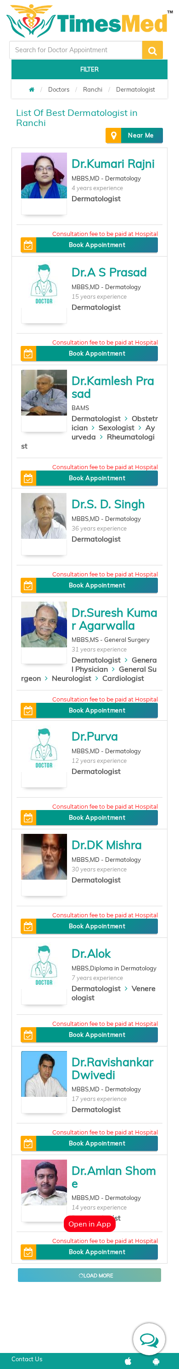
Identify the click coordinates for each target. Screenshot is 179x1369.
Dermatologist (135, 89)
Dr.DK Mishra (107, 845)
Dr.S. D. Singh (108, 504)
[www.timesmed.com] (32, 89)
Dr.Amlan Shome (114, 1176)
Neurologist (71, 678)
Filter (89, 69)
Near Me (141, 135)
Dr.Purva (95, 736)
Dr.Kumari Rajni (113, 163)
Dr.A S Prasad (109, 272)
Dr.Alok (91, 953)
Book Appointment (97, 244)
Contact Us (26, 1359)
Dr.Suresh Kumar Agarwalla (114, 618)
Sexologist (116, 427)
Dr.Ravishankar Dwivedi (112, 1068)
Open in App (89, 1223)
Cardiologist (123, 678)
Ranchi (92, 89)
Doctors (58, 89)
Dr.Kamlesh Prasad (113, 386)
